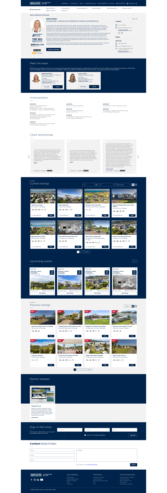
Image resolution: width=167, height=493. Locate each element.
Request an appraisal (53, 49)
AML (94, 484)
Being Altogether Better (72, 479)
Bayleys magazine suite (125, 480)
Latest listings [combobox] (120, 184)
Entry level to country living (93, 236)
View (51, 215)
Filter (101, 183)
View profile (46, 86)
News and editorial (124, 479)
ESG (94, 482)
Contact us (69, 484)
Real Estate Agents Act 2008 (100, 480)
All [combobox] (101, 184)
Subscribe (133, 435)
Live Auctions (123, 482)
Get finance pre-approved (126, 484)
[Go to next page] (87, 252)
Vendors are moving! (37, 205)
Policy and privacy (97, 479)
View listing (42, 293)
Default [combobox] (127, 306)
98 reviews (40, 53)
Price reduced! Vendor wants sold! (68, 236)
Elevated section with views (93, 205)
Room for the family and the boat (122, 236)
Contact (58, 86)
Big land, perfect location (38, 236)
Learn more (34, 417)
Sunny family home (64, 205)
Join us (68, 482)
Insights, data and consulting (127, 477)
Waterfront (36, 406)
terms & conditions (100, 435)
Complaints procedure (98, 477)
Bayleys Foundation (71, 480)
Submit (134, 464)
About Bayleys (70, 477)
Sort (117, 183)
